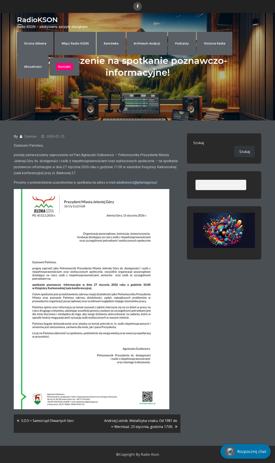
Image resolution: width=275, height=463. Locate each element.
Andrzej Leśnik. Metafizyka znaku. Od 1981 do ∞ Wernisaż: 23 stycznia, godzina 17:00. (140, 423)
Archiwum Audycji (147, 43)
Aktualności (33, 67)
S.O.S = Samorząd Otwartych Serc (47, 420)
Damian (30, 136)
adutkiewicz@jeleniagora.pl (136, 182)
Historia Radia (214, 43)
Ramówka (111, 43)
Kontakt (64, 67)
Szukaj (198, 142)
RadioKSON (37, 19)
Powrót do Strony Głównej (221, 185)
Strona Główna (35, 43)
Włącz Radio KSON (75, 43)
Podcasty (182, 43)
